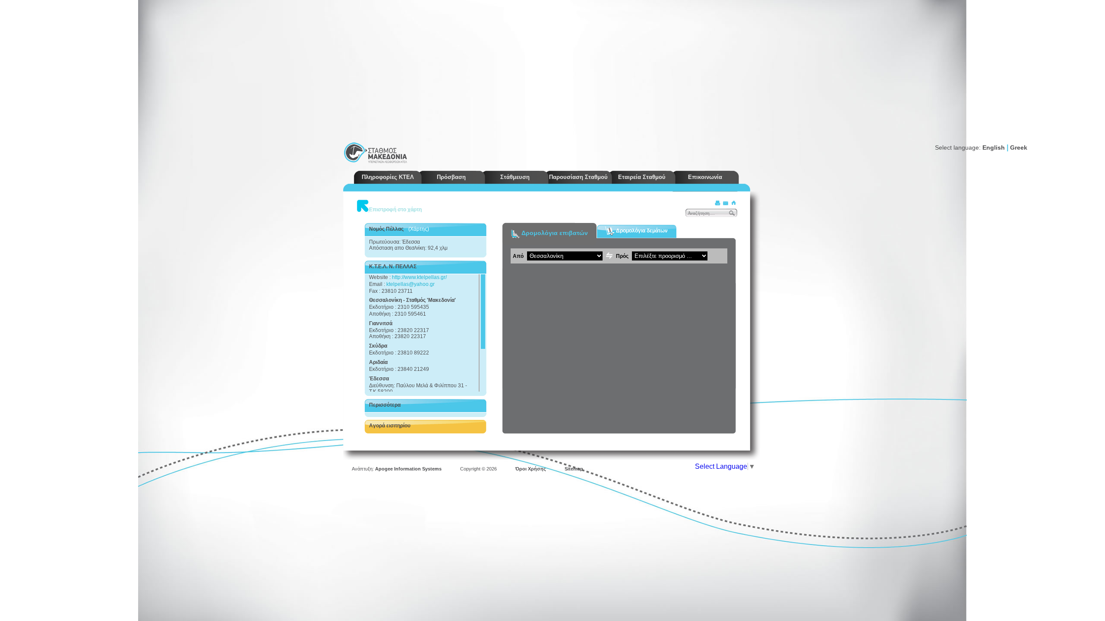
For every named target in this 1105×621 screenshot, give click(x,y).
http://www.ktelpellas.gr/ (419, 277)
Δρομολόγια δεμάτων (641, 230)
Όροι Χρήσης (530, 468)
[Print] (718, 203)
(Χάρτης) (418, 229)
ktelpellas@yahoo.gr (410, 284)
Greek (1018, 147)
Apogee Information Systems (408, 468)
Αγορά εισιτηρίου (389, 426)
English (993, 147)
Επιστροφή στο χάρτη (395, 210)
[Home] (733, 203)
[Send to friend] (725, 203)
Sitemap (574, 468)
